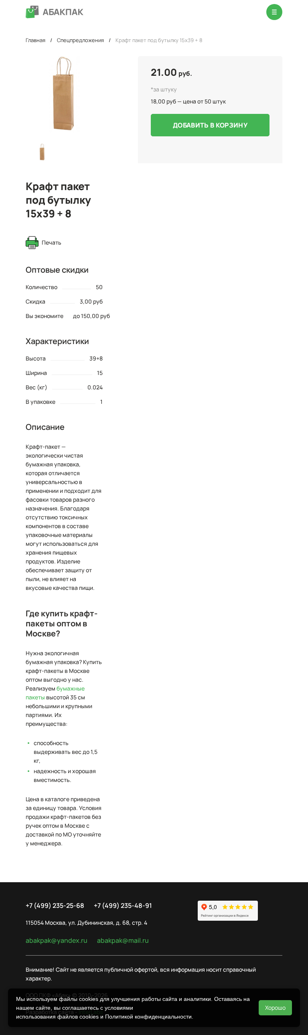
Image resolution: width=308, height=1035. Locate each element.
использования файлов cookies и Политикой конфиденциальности (104, 1016)
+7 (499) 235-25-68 (55, 905)
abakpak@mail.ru (123, 940)
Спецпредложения (80, 40)
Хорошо (275, 1007)
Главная (35, 40)
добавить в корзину (210, 125)
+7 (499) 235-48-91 (123, 905)
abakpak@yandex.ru (56, 940)
